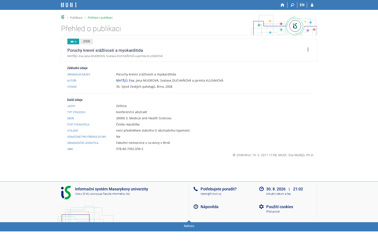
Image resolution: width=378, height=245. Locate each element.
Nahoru (189, 226)
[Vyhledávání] (292, 5)
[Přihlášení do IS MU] (312, 5)
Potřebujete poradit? (219, 189)
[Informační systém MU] (63, 17)
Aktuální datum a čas (278, 193)
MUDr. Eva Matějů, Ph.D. (296, 155)
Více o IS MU (82, 193)
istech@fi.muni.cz (211, 193)
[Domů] (282, 5)
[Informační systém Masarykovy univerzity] (69, 5)
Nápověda (210, 206)
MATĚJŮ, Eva (125, 80)
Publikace (76, 18)
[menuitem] (306, 50)
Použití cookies (279, 206)
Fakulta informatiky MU (116, 193)
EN (302, 4)
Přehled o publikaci (100, 18)
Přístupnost (273, 211)
